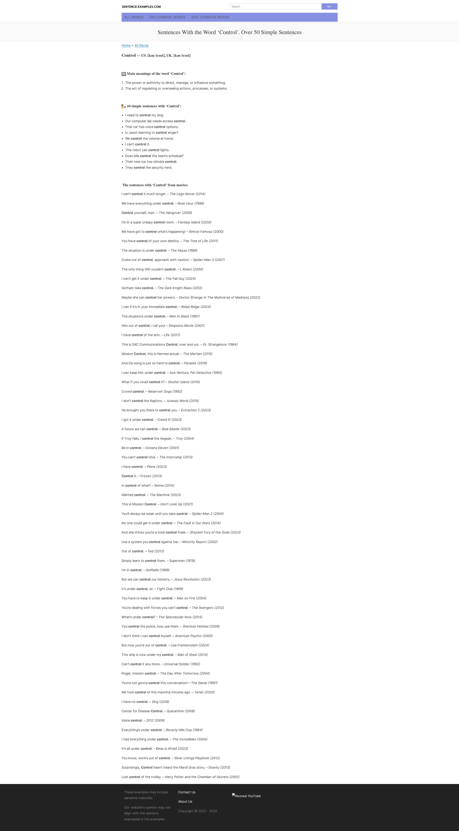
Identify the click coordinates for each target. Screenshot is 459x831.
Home (126, 45)
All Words (141, 45)
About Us (185, 801)
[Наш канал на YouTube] (246, 796)
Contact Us (186, 792)
